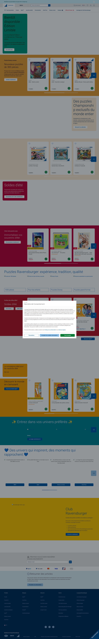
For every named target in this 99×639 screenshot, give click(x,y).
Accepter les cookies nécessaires (49, 335)
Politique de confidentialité (50, 329)
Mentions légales (62, 329)
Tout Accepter (67, 335)
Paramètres (31, 335)
